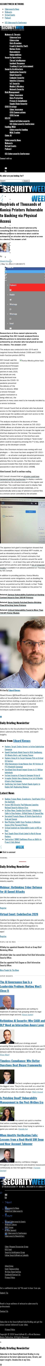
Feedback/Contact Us (12, 1274)
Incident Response (17, 63)
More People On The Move (9, 970)
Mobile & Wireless (17, 86)
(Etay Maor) (4, 1054)
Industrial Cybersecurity (20, 121)
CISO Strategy (11, 106)
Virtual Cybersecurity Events (15, 1221)
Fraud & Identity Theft (19, 46)
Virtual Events (10, 14)
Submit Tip (4, 1292)
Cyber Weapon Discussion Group (16, 1246)
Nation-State (15, 48)
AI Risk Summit (10, 1230)
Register (3, 908)
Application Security (18, 72)
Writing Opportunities (13, 1271)
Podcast (8, 17)
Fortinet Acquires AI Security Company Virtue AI (22, 775)
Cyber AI (8, 135)
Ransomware (15, 51)
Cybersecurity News (12, 9)
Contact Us (4, 1311)
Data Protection (16, 97)
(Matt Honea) (37, 1091)
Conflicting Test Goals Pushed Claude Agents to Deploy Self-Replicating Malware (22, 785)
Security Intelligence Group (15, 1252)
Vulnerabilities (15, 54)
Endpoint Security (17, 77)
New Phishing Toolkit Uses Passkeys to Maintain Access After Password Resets (22, 823)
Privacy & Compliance (18, 100)
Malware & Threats (12, 34)
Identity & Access (17, 80)
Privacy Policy (10, 1277)
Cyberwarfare (15, 37)
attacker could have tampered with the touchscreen (19, 478)
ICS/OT (8, 118)
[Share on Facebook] (25, 268)
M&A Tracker (15, 132)
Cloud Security (15, 74)
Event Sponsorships (12, 1268)
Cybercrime (14, 40)
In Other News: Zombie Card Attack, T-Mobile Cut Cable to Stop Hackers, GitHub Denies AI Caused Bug (24, 812)
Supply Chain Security (18, 103)
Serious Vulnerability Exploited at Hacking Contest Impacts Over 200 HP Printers (22, 596)
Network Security (17, 89)
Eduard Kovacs (6, 261)
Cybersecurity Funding (19, 129)
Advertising (9, 1265)
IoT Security (15, 83)
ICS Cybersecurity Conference (16, 22)
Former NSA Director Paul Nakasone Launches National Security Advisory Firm (22, 806)
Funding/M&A (10, 126)
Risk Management (12, 92)
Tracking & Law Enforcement (21, 66)
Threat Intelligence (17, 60)
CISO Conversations (18, 112)
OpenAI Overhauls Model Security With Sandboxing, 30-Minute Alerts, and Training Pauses (23, 754)
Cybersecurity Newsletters (14, 1236)
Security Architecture (14, 69)
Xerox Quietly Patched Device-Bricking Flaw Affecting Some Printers (20, 604)
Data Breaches (16, 43)
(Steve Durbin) (27, 1014)
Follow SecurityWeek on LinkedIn (16, 1255)
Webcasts (8, 12)
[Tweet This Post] (25, 271)
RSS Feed (8, 1249)
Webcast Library (11, 1224)
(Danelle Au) (23, 1129)
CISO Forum (14, 115)
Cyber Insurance (16, 95)
